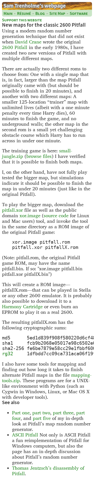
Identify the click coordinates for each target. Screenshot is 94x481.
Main (8, 13)
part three (63, 412)
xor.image (30, 215)
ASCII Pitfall (25, 435)
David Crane (28, 42)
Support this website (22, 20)
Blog (40, 13)
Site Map (57, 13)
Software (79, 13)
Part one (21, 412)
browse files (39, 156)
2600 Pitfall (14, 47)
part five (42, 418)
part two (41, 412)
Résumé (24, 13)
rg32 (7, 353)
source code (56, 215)
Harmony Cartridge (22, 306)
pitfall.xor (12, 210)
